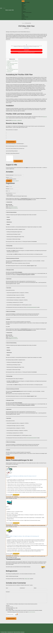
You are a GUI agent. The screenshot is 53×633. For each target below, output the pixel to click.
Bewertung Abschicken (11, 141)
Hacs (22, 10)
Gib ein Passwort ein (9, 193)
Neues (23, 4)
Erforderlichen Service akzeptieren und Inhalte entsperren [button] (26, 52)
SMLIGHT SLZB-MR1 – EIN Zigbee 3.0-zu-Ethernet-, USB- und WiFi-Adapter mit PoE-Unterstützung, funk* (22, 536)
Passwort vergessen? (15, 180)
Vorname (7, 186)
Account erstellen (10, 457)
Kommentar (8, 591)
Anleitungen (23, 3)
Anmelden (9, 180)
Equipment (23, 15)
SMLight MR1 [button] (15, 466)
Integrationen (24, 11)
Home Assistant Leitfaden (26, 2)
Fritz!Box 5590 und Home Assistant (11, 63)
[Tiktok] (28, 626)
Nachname (7, 188)
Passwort (7, 177)
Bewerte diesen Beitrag (10, 64)
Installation (8, 62)
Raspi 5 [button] (7, 466)
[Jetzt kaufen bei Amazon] (9, 473)
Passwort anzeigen (9, 194)
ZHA (22, 13)
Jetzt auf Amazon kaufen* (16, 494)
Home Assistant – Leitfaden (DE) (17, 120)
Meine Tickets (24, 19)
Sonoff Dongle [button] (10, 466)
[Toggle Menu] (23, 1)
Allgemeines (23, 5)
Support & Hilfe (9, 65)
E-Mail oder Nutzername (9, 175)
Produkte (23, 14)
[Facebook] (28, 628)
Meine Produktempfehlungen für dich (12, 69)
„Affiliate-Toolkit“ (27, 578)
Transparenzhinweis (9, 70)
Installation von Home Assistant (26, 12)
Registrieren (9, 68)
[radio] (27, 132)
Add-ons (23, 6)
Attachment (7, 605)
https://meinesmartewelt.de (13, 337)
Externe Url (45, 116)
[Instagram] (28, 630)
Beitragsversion (9, 71)
